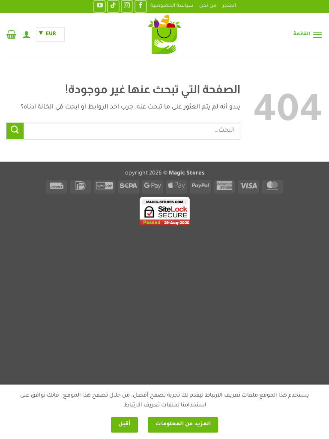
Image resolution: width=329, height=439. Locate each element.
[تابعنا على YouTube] (99, 6)
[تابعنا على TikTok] (113, 6)
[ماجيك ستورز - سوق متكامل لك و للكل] (164, 34)
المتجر (229, 6)
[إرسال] (15, 131)
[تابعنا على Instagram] (127, 6)
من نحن (207, 6)
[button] (308, 34)
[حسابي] (26, 34)
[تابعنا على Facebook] (141, 6)
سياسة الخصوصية (171, 6)
